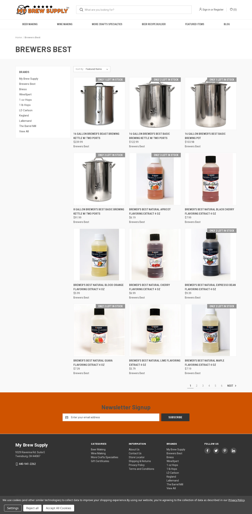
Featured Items (194, 24)
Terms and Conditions (141, 468)
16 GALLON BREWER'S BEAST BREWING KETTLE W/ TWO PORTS (96, 136)
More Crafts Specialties (107, 24)
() (235, 9)
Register (219, 9)
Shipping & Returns (140, 461)
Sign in (206, 9)
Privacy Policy (137, 465)
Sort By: (80, 69)
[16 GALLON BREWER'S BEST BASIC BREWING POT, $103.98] (211, 103)
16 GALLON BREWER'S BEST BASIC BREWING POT (205, 136)
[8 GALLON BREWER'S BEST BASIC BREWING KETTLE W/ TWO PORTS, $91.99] (99, 179)
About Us (134, 449)
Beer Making (29, 24)
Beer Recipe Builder (154, 24)
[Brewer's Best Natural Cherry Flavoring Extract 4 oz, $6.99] (155, 254)
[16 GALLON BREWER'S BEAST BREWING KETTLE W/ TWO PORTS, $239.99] (99, 103)
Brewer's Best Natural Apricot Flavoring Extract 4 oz (150, 211)
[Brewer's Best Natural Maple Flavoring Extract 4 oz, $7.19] (211, 330)
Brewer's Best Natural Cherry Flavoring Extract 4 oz (149, 287)
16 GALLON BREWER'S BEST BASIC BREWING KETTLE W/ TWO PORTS (149, 136)
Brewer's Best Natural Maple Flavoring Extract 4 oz (204, 363)
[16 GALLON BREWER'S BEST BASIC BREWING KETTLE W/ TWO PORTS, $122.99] (155, 103)
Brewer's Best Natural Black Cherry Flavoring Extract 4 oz (209, 211)
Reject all (32, 508)
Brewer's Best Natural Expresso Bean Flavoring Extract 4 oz (210, 287)
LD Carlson (25, 110)
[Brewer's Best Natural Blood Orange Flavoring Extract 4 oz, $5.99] (99, 254)
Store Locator (137, 457)
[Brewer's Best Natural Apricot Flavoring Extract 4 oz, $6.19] (155, 179)
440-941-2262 (27, 464)
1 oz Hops (25, 99)
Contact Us (135, 453)
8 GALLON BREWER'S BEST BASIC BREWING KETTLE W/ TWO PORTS (98, 211)
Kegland (24, 115)
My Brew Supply (28, 78)
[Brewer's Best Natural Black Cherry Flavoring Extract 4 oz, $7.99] (211, 179)
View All (24, 131)
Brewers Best (27, 84)
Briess (23, 89)
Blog (227, 24)
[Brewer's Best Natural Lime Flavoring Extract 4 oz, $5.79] (155, 330)
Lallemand (25, 121)
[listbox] (97, 69)
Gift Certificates (100, 461)
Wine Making (64, 24)
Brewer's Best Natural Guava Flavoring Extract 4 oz (93, 363)
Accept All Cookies (58, 508)
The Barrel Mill (27, 126)
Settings (13, 508)
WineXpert (25, 94)
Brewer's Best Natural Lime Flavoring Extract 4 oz (154, 363)
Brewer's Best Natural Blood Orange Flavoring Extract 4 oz (98, 287)
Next (230, 385)
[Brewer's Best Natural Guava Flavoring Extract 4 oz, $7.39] (99, 330)
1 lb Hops (25, 105)
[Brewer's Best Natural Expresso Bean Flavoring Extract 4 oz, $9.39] (211, 254)
